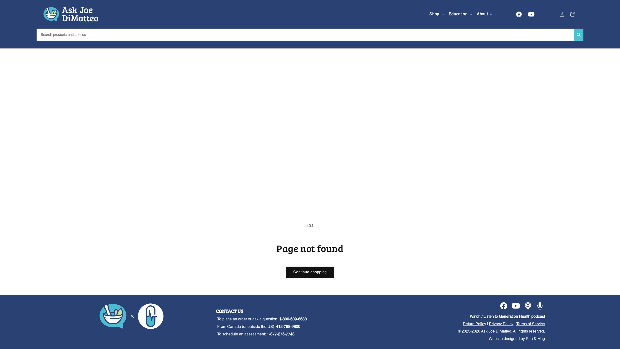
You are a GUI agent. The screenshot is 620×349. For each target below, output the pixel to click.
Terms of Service (530, 324)
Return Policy (474, 324)
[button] (436, 14)
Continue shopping (310, 272)
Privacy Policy (501, 324)
